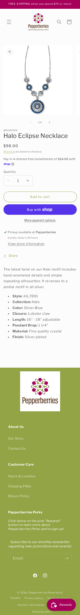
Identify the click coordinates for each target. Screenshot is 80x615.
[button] (9, 22)
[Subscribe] (67, 558)
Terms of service (58, 598)
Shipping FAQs (19, 486)
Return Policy (19, 496)
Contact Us (17, 448)
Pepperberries (38, 592)
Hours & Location (22, 476)
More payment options (40, 220)
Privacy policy (34, 598)
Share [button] (13, 256)
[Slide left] (30, 122)
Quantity (9, 172)
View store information (26, 244)
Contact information (31, 604)
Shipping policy (42, 611)
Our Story (16, 438)
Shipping (8, 151)
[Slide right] (49, 122)
